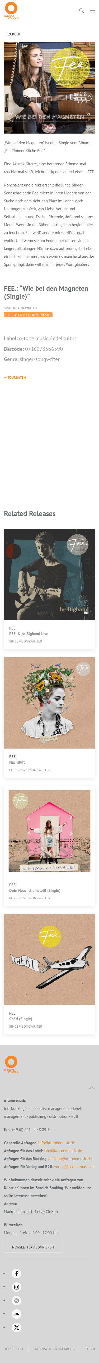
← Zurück (12, 34)
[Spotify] (16, 1300)
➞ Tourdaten (15, 377)
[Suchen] (81, 10)
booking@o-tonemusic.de (70, 1158)
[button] (92, 10)
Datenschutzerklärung (54, 1349)
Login (90, 1349)
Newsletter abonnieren (33, 1247)
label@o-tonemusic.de (63, 1150)
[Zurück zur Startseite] (11, 10)
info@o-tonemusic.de (56, 1142)
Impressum (14, 1349)
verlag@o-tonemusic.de (74, 1166)
